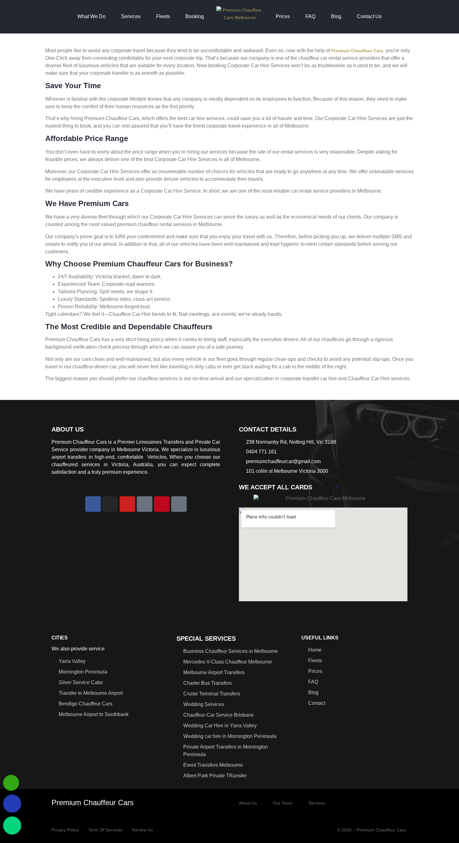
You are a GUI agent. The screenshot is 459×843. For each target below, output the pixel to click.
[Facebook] (93, 504)
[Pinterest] (162, 504)
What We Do (91, 16)
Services (131, 16)
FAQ (310, 16)
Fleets (163, 16)
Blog (336, 16)
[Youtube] (127, 504)
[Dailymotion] (144, 504)
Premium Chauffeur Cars (93, 802)
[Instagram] (110, 504)
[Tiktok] (179, 504)
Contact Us (369, 16)
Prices (283, 16)
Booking (194, 16)
